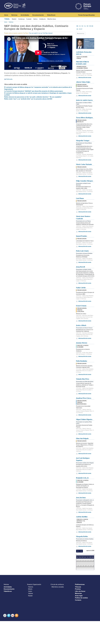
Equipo (30, 595)
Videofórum (51, 15)
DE (87, 26)
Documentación (38, 15)
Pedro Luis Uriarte (82, 251)
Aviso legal (78, 595)
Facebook (5, 615)
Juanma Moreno (81, 343)
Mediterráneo (51, 19)
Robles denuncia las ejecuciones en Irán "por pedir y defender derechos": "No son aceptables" (33, 97)
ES (77, 26)
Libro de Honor (80, 591)
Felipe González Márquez (84, 181)
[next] (81, 551)
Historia (30, 587)
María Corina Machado (84, 164)
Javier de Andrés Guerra (84, 100)
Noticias (14, 15)
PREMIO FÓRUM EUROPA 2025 (82, 63)
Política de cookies (81, 598)
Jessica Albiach (81, 325)
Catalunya (21, 19)
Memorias (78, 593)
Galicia (35, 19)
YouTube (13, 615)
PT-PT (80, 29)
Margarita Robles (82, 536)
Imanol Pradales (81, 236)
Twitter (9, 615)
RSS (17, 615)
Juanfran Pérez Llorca (83, 398)
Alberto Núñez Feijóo (83, 82)
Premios (78, 589)
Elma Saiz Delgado (82, 438)
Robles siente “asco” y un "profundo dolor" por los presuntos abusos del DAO (28, 99)
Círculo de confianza (57, 584)
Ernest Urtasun (81, 305)
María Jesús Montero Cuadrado (83, 217)
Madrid (14, 19)
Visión (30, 591)
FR (77, 29)
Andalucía (42, 19)
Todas (6, 19)
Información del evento (84, 77)
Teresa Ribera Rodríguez (84, 117)
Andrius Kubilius (82, 516)
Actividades (25, 15)
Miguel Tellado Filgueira (84, 419)
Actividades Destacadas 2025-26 (84, 53)
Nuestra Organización (34, 584)
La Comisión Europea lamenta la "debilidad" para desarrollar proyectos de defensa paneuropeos (33, 91)
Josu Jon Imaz (81, 497)
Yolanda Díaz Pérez (82, 379)
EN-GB (91, 26)
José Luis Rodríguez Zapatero (83, 459)
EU (82, 26)
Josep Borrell (80, 267)
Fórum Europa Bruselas (86, 15)
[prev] (77, 551)
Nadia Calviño (81, 287)
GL (85, 26)
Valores (30, 593)
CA (80, 26)
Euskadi (28, 19)
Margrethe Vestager (82, 140)
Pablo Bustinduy (81, 361)
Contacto (78, 600)
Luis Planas (80, 198)
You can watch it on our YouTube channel (40, 33)
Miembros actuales (58, 587)
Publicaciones (80, 584)
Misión (30, 589)
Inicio (6, 15)
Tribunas (78, 587)
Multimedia (9, 79)
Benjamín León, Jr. (82, 478)
